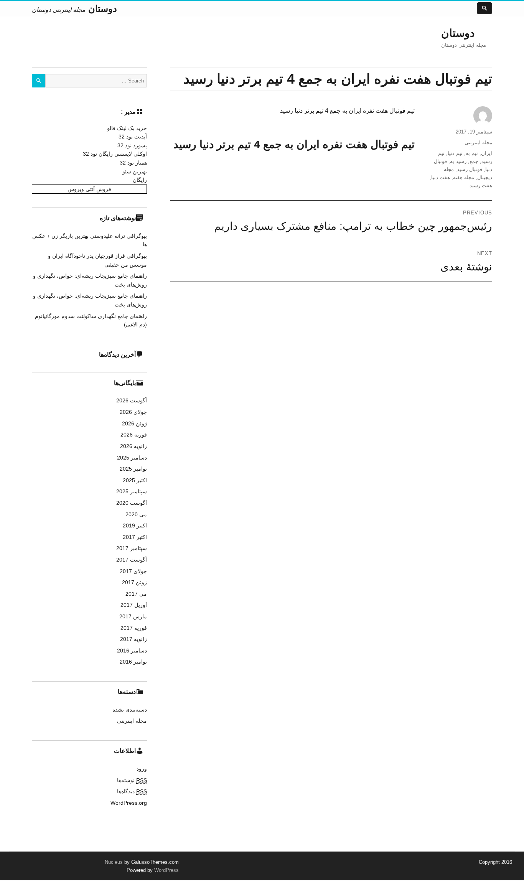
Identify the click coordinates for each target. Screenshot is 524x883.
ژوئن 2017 (134, 582)
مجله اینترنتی (478, 142)
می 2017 (136, 594)
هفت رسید (481, 185)
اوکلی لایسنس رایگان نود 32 (115, 154)
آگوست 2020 (131, 503)
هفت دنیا (440, 177)
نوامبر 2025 (133, 469)
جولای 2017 (133, 571)
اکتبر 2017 (135, 537)
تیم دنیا (455, 153)
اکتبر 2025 (135, 480)
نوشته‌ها (132, 780)
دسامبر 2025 (132, 458)
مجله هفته (463, 177)
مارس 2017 (133, 616)
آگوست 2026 (131, 400)
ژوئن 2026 (134, 423)
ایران (486, 153)
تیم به (472, 153)
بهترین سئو (134, 171)
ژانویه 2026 (133, 446)
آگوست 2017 (131, 560)
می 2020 (136, 514)
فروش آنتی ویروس (89, 189)
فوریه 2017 (133, 628)
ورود (142, 769)
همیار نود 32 (133, 163)
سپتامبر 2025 (131, 491)
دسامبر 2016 (132, 650)
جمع (474, 161)
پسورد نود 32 (132, 145)
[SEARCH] (38, 80)
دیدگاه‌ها (132, 791)
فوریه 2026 (133, 435)
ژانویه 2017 (133, 639)
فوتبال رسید (469, 169)
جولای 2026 (133, 412)
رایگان (140, 180)
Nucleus (114, 862)
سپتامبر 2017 (131, 548)
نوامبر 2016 (133, 662)
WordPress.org (128, 803)
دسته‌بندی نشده (129, 710)
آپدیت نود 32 (133, 136)
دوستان (458, 33)
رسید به (458, 161)
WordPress (166, 870)
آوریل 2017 (133, 605)
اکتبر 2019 (135, 525)
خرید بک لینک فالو (127, 128)
